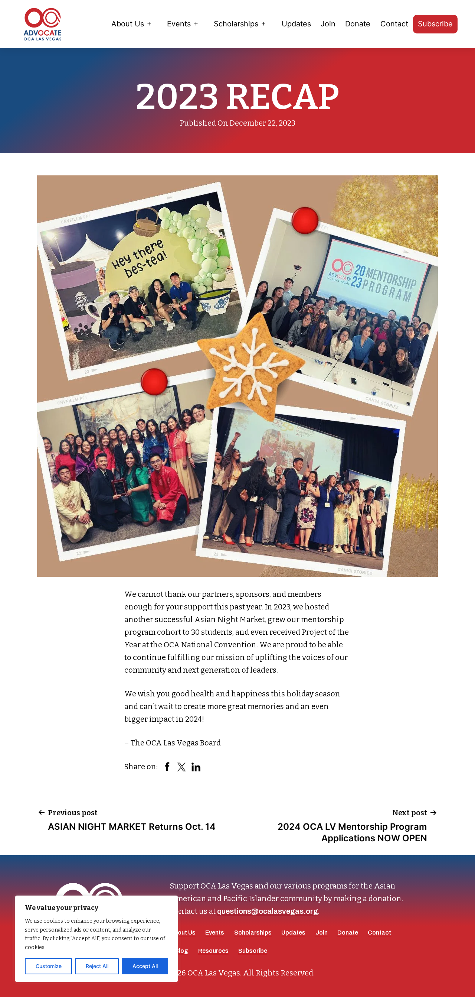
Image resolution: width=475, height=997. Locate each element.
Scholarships (236, 23)
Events (179, 23)
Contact (394, 23)
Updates (296, 23)
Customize (49, 966)
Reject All (97, 966)
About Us (127, 23)
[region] (96, 939)
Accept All (145, 966)
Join (328, 23)
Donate (357, 23)
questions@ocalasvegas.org (267, 911)
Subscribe (435, 23)
